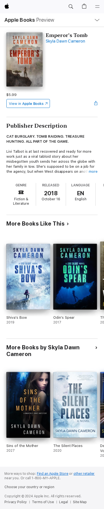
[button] (70, 6)
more (93, 171)
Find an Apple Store (53, 474)
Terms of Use (43, 502)
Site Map (80, 502)
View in (26, 104)
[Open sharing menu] (96, 103)
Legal (63, 502)
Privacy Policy (15, 502)
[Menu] (97, 6)
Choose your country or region (29, 487)
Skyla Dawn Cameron (65, 41)
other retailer (84, 474)
